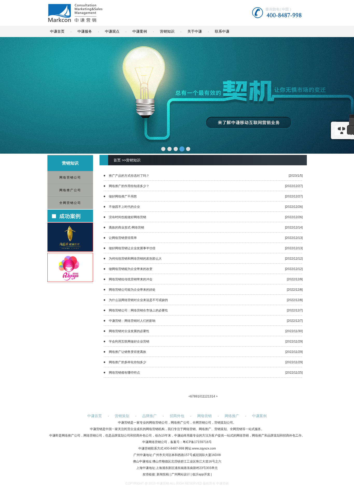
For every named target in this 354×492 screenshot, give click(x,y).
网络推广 (232, 416)
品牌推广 (149, 416)
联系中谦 (222, 31)
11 (202, 396)
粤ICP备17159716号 (197, 442)
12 (206, 396)
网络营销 (204, 416)
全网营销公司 (70, 203)
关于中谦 (194, 31)
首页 (117, 160)
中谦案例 (139, 31)
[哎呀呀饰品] (70, 280)
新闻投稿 (163, 474)
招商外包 (177, 416)
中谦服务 (84, 31)
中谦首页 (57, 31)
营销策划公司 (223, 422)
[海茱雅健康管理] (70, 250)
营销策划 (122, 416)
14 (213, 396)
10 (199, 396)
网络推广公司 (70, 190)
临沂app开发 (201, 474)
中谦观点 (112, 31)
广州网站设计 (180, 474)
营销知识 (167, 31)
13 (209, 396)
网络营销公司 (70, 177)
